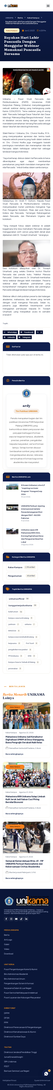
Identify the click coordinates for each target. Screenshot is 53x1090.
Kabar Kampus (33, 18)
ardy (26, 406)
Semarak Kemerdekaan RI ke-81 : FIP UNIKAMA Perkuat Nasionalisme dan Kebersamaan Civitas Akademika (24, 864)
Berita (20, 18)
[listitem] (19, 599)
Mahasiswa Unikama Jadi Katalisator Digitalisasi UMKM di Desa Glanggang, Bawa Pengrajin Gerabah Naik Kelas (25, 739)
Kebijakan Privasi (9, 1080)
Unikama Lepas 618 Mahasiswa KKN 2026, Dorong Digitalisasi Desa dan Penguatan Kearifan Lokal (32, 536)
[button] (48, 6)
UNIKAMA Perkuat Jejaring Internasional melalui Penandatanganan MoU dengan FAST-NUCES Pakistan (33, 512)
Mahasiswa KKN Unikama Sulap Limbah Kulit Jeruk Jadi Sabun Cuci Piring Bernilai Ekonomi (25, 799)
